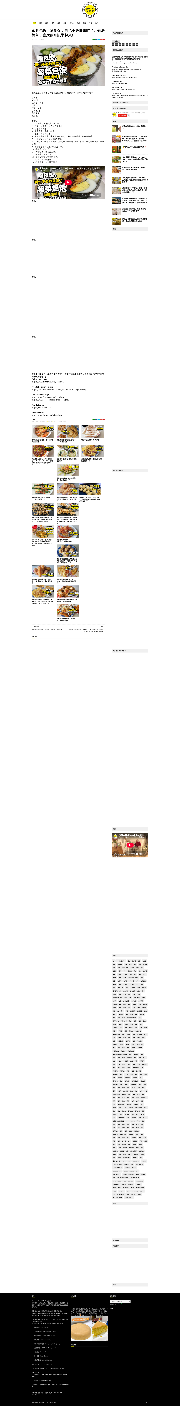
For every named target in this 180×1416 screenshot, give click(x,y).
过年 (134, 994)
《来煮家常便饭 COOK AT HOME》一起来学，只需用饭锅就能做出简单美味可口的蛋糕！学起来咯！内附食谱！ (89, 1304)
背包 (130, 964)
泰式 (129, 1094)
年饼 (114, 1061)
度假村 (125, 984)
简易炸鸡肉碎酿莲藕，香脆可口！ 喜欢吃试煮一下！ (66, 441)
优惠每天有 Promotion (119, 1134)
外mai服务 (144, 1097)
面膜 (114, 1057)
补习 (120, 971)
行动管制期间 (121, 1117)
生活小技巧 (127, 1077)
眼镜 (123, 1124)
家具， (114, 1014)
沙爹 (131, 1074)
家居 (78, 23)
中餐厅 (114, 1154)
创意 (144, 974)
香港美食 (136, 1104)
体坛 (90, 23)
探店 (134, 1094)
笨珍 (135, 964)
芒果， (133, 1044)
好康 (37, 421)
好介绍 (114, 1001)
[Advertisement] (68, 219)
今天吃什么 (116, 1021)
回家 (124, 1007)
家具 (145, 1011)
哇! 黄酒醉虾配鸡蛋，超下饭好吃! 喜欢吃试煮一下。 (42, 441)
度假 (120, 984)
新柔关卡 (115, 1114)
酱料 (136, 1014)
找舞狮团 (131, 1147)
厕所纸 (130, 971)
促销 (124, 977)
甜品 (119, 1097)
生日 (141, 1077)
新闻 (46, 23)
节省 (123, 1017)
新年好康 (137, 1111)
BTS (129, 1161)
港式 (127, 987)
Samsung (121, 1191)
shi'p (128, 1191)
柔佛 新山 (138, 1071)
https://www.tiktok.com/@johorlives (124, 89)
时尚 (140, 1084)
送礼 (131, 1091)
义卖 (114, 1127)
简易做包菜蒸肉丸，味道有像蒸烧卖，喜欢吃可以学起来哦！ (134, 220)
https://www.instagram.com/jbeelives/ (48, 381)
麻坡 (134, 1041)
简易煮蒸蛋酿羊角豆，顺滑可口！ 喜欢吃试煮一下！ (41, 498)
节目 (119, 1017)
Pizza (124, 1184)
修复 (140, 1117)
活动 (129, 1007)
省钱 (121, 1081)
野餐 (133, 1124)
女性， (124, 1064)
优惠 (52, 23)
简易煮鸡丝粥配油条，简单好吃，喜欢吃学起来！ (66, 619)
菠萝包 (114, 971)
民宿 (123, 1057)
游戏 (123, 1137)
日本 (142, 1067)
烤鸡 (126, 1027)
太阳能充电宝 (116, 1094)
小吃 (142, 1104)
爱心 (129, 961)
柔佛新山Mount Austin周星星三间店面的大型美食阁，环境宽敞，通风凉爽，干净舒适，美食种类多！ (134, 200)
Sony (142, 1191)
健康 (131, 1014)
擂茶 (134, 1034)
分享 (33, 421)
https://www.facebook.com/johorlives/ (48, 397)
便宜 (114, 967)
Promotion (117, 1187)
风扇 (142, 984)
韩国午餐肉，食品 (117, 997)
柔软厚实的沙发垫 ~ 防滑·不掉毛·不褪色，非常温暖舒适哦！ (135, 210)
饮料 (133, 1127)
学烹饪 (50, 421)
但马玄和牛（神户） (133, 977)
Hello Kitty (116, 1174)
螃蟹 (129, 1064)
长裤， (114, 1147)
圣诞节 (126, 1084)
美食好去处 (116, 1051)
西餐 (142, 1101)
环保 (120, 1007)
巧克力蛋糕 (136, 1067)
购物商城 (132, 991)
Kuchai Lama (135, 1177)
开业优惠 (115, 1027)
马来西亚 (115, 1044)
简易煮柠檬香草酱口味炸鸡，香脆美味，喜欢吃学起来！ (67, 600)
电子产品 (131, 981)
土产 (123, 1097)
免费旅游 (136, 1054)
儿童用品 (131, 984)
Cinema (144, 1161)
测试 (135, 971)
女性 (119, 1064)
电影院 (125, 981)
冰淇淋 (132, 967)
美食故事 (140, 1047)
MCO (124, 1181)
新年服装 (130, 1111)
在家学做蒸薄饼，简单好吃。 (90, 440)
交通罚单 (142, 1014)
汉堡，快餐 (137, 997)
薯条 (143, 1087)
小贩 (120, 1107)
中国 (120, 1154)
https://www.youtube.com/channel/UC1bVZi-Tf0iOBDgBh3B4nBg (59, 389)
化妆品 (114, 1007)
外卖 (133, 1097)
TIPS (127, 1194)
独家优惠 (143, 981)
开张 (121, 1027)
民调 (119, 1057)
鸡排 (139, 1007)
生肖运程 (115, 1081)
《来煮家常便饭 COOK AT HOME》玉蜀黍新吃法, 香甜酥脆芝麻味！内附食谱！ (135, 180)
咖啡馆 (120, 1024)
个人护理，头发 (117, 991)
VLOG (139, 1194)
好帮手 (143, 997)
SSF (114, 1194)
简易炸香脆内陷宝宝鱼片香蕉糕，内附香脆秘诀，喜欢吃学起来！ (42, 581)
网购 (123, 1101)
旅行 (143, 1037)
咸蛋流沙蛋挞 (121, 1104)
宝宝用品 (120, 964)
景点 (130, 1021)
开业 (141, 1024)
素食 (136, 1091)
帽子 (114, 1047)
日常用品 (122, 1071)
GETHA (134, 1167)
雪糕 (143, 1121)
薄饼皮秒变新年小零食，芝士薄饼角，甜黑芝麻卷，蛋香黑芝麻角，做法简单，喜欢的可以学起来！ (67, 520)
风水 (114, 987)
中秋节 (130, 1154)
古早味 (114, 994)
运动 (129, 1141)
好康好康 (134, 1001)
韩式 (125, 997)
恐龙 (136, 1027)
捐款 (144, 1021)
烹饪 (139, 1064)
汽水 (123, 1067)
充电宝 (125, 974)
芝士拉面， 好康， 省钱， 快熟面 (128, 1151)
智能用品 (141, 1151)
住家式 (142, 1154)
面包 (142, 1054)
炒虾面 (145, 971)
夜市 (137, 1124)
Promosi (138, 1184)
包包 (114, 964)
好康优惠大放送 (117, 1004)
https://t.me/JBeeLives (41, 407)
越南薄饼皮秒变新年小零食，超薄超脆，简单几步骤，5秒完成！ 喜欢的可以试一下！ (134, 190)
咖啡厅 (126, 1024)
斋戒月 (134, 1144)
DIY (132, 1164)
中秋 (124, 1154)
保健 (126, 964)
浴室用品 (134, 1137)
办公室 (144, 961)
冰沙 (137, 967)
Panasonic (116, 1184)
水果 (114, 1091)
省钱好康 (127, 1081)
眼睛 (119, 1124)
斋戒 (129, 1144)
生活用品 (135, 1077)
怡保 (142, 1124)
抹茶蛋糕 (129, 1057)
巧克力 (128, 1067)
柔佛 (133, 1071)
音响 (123, 1127)
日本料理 (115, 1071)
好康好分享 (126, 1001)
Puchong (126, 1187)
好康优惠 (141, 1001)
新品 (143, 1111)
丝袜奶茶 (125, 1091)
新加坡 (124, 1111)
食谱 (119, 1087)
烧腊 (114, 1077)
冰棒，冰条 (125, 967)
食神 (123, 1087)
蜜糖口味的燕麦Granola (120, 1054)
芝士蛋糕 (115, 1151)
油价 (142, 1134)
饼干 (142, 967)
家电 (122, 1011)
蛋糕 (142, 977)
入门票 (126, 1074)
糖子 (138, 1094)
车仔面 (119, 974)
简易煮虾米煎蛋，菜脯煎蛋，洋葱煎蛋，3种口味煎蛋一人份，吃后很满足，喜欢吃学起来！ (42, 601)
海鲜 (139, 994)
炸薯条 (124, 1144)
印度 (137, 1127)
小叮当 (114, 1107)
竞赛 (135, 1021)
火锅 (134, 1007)
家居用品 (139, 1011)
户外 (140, 1004)
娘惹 (131, 1061)
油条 (114, 1137)
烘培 (129, 1004)
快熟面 (120, 1031)
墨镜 (135, 1057)
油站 (119, 1137)
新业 (137, 1114)
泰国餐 (124, 1094)
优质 (137, 1134)
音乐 (119, 1127)
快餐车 (114, 1031)
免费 (130, 1054)
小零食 (131, 1107)
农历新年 (142, 1061)
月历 (114, 1141)
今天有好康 (124, 1021)
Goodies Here (117, 1171)
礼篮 (145, 1034)
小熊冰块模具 (138, 1107)
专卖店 (119, 1157)
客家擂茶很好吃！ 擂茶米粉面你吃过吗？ (67, 460)
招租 (120, 1147)
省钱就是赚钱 (135, 1081)
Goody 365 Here (129, 1171)
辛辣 (114, 1111)
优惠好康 (136, 1131)
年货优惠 (125, 1061)
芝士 (142, 1147)
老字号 (128, 1034)
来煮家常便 (138, 1031)
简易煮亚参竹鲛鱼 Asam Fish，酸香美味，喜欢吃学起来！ (67, 540)
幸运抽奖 (134, 1117)
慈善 (120, 977)
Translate (126, 1304)
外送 (137, 1097)
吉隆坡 (144, 1007)
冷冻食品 (139, 1034)
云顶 (119, 1141)
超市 (140, 971)
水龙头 (119, 1091)
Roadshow (140, 1187)
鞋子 (145, 1107)
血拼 (114, 1124)
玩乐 (119, 1101)
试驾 (128, 1087)
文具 (133, 1101)
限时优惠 (129, 1104)
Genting (127, 1167)
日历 (128, 1071)
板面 (139, 961)
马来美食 (139, 1041)
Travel (133, 1194)
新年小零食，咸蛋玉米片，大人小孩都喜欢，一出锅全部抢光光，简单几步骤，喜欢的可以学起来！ (42, 542)
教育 (114, 1017)
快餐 (145, 1027)
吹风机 (114, 977)
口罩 (141, 1027)
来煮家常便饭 (43, 421)
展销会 (72, 23)
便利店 (145, 964)
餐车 (124, 971)
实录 (145, 1084)
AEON (124, 1161)
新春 (119, 1111)
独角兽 (114, 984)
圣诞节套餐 (133, 1084)
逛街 (129, 994)
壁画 (140, 964)
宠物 (130, 974)
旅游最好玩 (120, 1041)
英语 (142, 1127)
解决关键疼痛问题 (131, 1017)
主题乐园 (136, 1154)
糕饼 (139, 987)
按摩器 (134, 961)
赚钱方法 (135, 1157)
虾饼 (114, 1104)
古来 (143, 991)
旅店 (139, 1037)
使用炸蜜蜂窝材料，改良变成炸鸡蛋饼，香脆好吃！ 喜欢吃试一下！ (67, 499)
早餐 (141, 1141)
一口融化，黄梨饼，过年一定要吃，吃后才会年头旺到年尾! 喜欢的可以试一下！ (89, 499)
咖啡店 (114, 1024)
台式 (141, 1091)
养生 (128, 1124)
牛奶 (136, 1061)
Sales (114, 1191)
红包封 (134, 1004)
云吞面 (124, 1141)
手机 (139, 1087)
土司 (128, 1097)
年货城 (119, 1061)
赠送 (114, 1144)
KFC (114, 1177)
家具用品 (121, 1014)
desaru (126, 1164)
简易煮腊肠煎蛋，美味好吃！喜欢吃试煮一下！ (91, 460)
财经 (84, 23)
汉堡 (130, 997)
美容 (123, 1047)
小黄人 (125, 1107)
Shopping (135, 1191)
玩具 (114, 1101)
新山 (121, 1114)
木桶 (140, 1057)
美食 (59, 23)
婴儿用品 (115, 1131)
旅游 (65, 23)
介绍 (140, 1017)
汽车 (119, 1067)
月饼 (144, 1137)
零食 (129, 1037)
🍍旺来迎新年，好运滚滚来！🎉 (134, 147)
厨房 (135, 974)
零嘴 (134, 1037)
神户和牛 (120, 1077)
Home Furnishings (128, 1174)
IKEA (137, 1174)
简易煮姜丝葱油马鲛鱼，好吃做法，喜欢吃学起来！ (134, 168)
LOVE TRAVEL (117, 1181)
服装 (119, 987)
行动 (114, 1117)
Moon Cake (139, 1181)
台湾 (145, 1091)
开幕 (131, 1024)
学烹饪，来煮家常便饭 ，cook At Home (124, 1121)
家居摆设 (132, 1011)
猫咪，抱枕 (140, 1044)
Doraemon (139, 1164)
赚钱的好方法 (126, 1157)
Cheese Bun (135, 1161)
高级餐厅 (133, 987)
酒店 (140, 1021)
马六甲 (121, 1044)
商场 (141, 1074)
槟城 (119, 967)
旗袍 (114, 1067)
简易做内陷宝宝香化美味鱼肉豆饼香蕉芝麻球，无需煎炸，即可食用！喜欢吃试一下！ (67, 561)
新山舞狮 (127, 1114)
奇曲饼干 (144, 1064)
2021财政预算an (120, 961)
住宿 (114, 1157)
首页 (34, 23)
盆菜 (134, 1064)
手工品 (133, 1087)
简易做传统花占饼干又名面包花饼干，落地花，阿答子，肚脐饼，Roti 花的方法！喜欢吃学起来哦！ (135, 138)
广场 (124, 994)
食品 (114, 1087)
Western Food (117, 1197)
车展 (114, 974)
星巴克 (142, 1114)
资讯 (40, 23)
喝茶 (124, 1004)
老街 (123, 1034)
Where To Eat (129, 1197)
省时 (121, 1084)
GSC (137, 1171)
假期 (127, 1014)
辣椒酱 (131, 1031)
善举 (136, 1074)
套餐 (143, 1094)
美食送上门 (131, 1051)
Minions (130, 1181)
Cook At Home (62, 421)
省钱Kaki (115, 1084)
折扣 (137, 1147)
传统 (140, 974)
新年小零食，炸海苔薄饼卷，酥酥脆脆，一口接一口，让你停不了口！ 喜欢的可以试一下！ (42, 519)
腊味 (126, 1031)
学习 (138, 1121)
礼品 (114, 1037)
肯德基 (131, 1027)
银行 (128, 1127)
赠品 (145, 1141)
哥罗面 (144, 987)
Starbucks (120, 1194)
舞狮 (137, 1101)
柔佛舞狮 (115, 1074)
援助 (140, 1137)
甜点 (114, 1097)
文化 (128, 1101)
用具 (126, 1131)
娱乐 (96, 23)
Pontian (130, 1184)
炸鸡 (119, 1144)
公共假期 (125, 991)
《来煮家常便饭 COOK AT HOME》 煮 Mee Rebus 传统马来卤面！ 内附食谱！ (135, 159)
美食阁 (133, 1047)
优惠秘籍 (131, 1134)
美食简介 (123, 1051)
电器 (114, 981)
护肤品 (145, 1004)
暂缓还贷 (135, 1141)
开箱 (136, 1024)
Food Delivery (117, 1167)
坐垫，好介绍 (116, 1161)
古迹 (138, 991)
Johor (143, 1174)
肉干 (121, 1074)
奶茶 (144, 1057)
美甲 (119, 1047)
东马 (137, 981)
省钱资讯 (143, 1081)
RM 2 (132, 1187)
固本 (120, 994)
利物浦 (119, 1037)
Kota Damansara (123, 1177)
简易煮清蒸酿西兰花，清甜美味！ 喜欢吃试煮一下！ (66, 479)
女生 (114, 1064)
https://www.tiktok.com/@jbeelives (47, 415)
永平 (121, 1131)
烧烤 (145, 1074)
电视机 (119, 981)
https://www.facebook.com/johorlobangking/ (51, 400)
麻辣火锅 (128, 1041)
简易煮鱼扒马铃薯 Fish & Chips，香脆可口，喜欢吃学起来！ (66, 581)
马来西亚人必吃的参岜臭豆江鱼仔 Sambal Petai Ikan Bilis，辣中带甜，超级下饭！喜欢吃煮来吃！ (42, 462)
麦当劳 (127, 1044)
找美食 (125, 1147)
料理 (124, 1037)
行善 (128, 1117)
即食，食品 (116, 1011)
